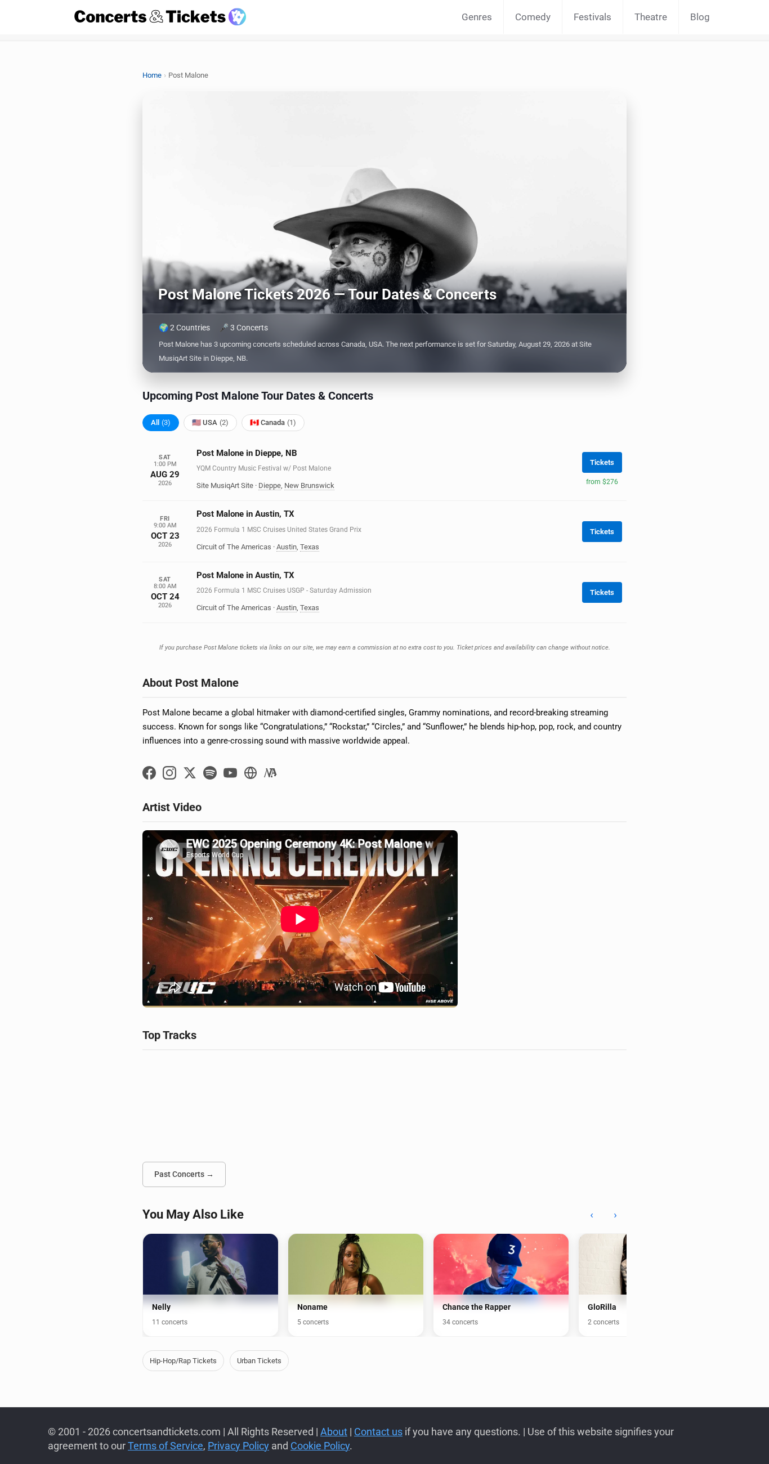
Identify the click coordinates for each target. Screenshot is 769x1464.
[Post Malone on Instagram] (169, 773)
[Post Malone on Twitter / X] (189, 773)
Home (152, 75)
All (161, 422)
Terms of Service (165, 1446)
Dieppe (269, 485)
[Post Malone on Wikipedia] (271, 773)
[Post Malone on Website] (250, 773)
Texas (309, 547)
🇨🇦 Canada (273, 422)
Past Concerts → (184, 1174)
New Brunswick (309, 485)
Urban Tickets (259, 1360)
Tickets (602, 462)
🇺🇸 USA (210, 422)
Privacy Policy (238, 1446)
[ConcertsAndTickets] (160, 17)
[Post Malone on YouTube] (230, 773)
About (333, 1432)
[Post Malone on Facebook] (149, 773)
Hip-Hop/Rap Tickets (183, 1360)
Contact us (378, 1432)
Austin (286, 547)
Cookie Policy (320, 1446)
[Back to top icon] (715, 1441)
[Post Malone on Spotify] (210, 773)
